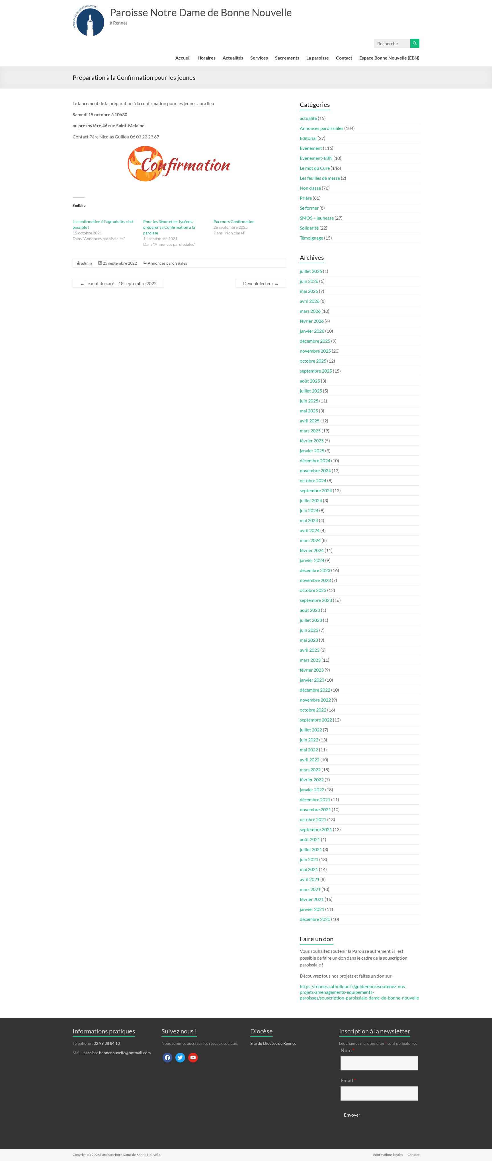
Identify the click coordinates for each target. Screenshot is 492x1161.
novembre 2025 (315, 350)
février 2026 (312, 321)
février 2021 (312, 899)
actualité (308, 118)
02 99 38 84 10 (107, 1043)
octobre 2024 (313, 480)
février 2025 (312, 440)
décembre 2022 (315, 689)
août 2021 (310, 839)
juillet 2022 (311, 729)
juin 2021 (309, 859)
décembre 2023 (315, 570)
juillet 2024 (311, 500)
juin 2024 (309, 510)
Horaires (207, 57)
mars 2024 (310, 540)
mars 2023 (310, 660)
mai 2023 (309, 640)
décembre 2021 (315, 799)
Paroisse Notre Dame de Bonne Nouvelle (201, 12)
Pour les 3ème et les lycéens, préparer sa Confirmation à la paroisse (169, 227)
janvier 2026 (312, 331)
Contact (344, 57)
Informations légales (388, 1154)
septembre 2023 (316, 600)
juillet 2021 (311, 849)
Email (348, 1080)
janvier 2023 (312, 679)
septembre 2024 (316, 490)
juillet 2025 (311, 390)
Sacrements (287, 57)
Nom (347, 1050)
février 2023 (312, 670)
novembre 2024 (315, 470)
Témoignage (311, 237)
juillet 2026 (311, 271)
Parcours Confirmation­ (234, 221)
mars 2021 (310, 889)
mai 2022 (309, 749)
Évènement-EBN (316, 158)
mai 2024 (309, 520)
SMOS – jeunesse (317, 217)
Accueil (182, 57)
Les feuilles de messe (320, 178)
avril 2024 (309, 530)
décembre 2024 (315, 460)
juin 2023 (309, 630)
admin (86, 263)
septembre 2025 (316, 370)
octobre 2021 (313, 819)
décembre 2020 (315, 919)
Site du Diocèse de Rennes (273, 1043)
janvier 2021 (312, 909)
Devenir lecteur (261, 283)
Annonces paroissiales (167, 263)
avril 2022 (309, 759)
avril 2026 (309, 301)
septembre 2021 (316, 829)
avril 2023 (309, 650)
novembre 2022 (315, 699)
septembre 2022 (316, 719)
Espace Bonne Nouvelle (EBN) (389, 57)
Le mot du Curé (315, 168)
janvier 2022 (312, 789)
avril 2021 (309, 879)
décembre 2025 (315, 341)
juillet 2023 (311, 620)
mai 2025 (309, 410)
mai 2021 (309, 869)
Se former (309, 207)
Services (259, 57)
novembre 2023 (315, 580)
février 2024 (312, 550)
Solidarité (309, 227)
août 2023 (310, 610)
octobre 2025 (313, 360)
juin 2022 (309, 739)
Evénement (311, 148)
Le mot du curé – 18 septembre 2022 (118, 283)
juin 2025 (309, 400)
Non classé (310, 188)
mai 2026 (309, 291)
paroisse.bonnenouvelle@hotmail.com (117, 1052)
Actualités (233, 57)
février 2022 (312, 779)
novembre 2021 (315, 809)
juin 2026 (309, 281)
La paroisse (317, 57)
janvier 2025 (312, 450)
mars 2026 (310, 311)
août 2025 (310, 380)
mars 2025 (310, 430)
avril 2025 (309, 420)
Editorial (308, 138)
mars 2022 (310, 769)
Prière (306, 198)
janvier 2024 (312, 560)
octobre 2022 (313, 709)
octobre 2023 (313, 590)
